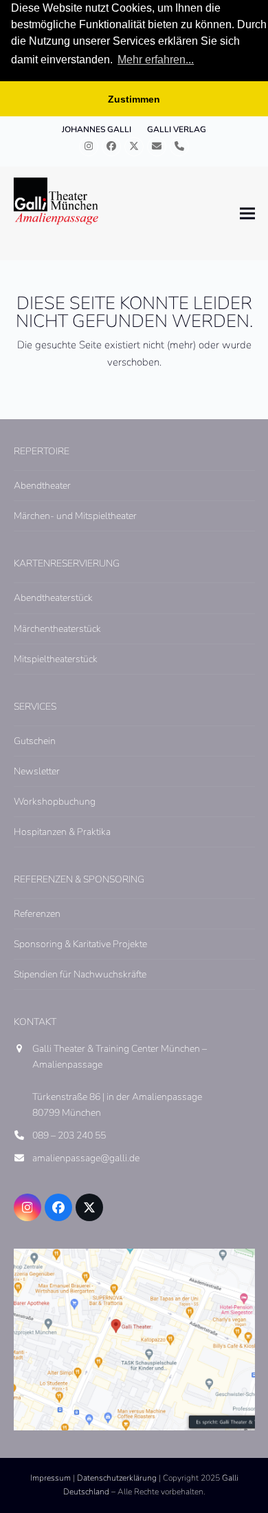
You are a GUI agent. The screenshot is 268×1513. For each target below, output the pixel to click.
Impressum (50, 1477)
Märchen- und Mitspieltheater (75, 515)
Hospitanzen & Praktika (62, 831)
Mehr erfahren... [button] (156, 59)
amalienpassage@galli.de (85, 1158)
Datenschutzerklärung (117, 1477)
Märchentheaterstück (57, 628)
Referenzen (37, 913)
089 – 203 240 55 (69, 1135)
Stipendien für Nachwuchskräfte (80, 974)
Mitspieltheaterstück (56, 659)
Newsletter (37, 771)
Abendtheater (42, 485)
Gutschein (35, 741)
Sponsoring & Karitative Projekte (80, 944)
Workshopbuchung (55, 801)
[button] (247, 214)
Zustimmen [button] (134, 99)
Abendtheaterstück (53, 597)
